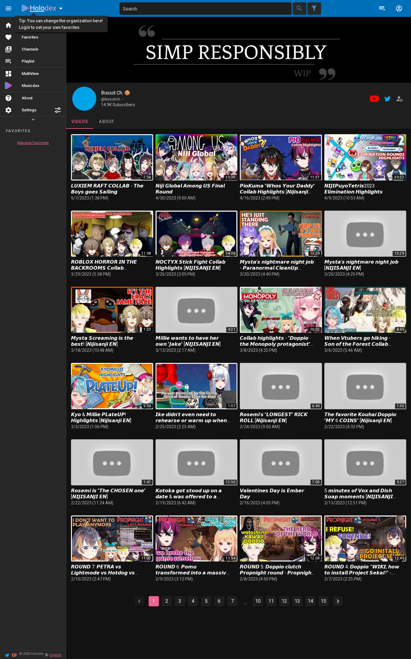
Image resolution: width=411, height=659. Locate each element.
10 (258, 601)
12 (284, 601)
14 (310, 601)
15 (323, 601)
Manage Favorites (33, 143)
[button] (57, 110)
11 (271, 601)
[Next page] (338, 601)
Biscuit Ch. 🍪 (115, 93)
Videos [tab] (79, 121)
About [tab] (106, 121)
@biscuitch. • (112, 99)
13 (297, 601)
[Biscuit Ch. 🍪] (84, 99)
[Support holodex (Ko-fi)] (14, 654)
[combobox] (205, 8)
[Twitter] (7, 654)
